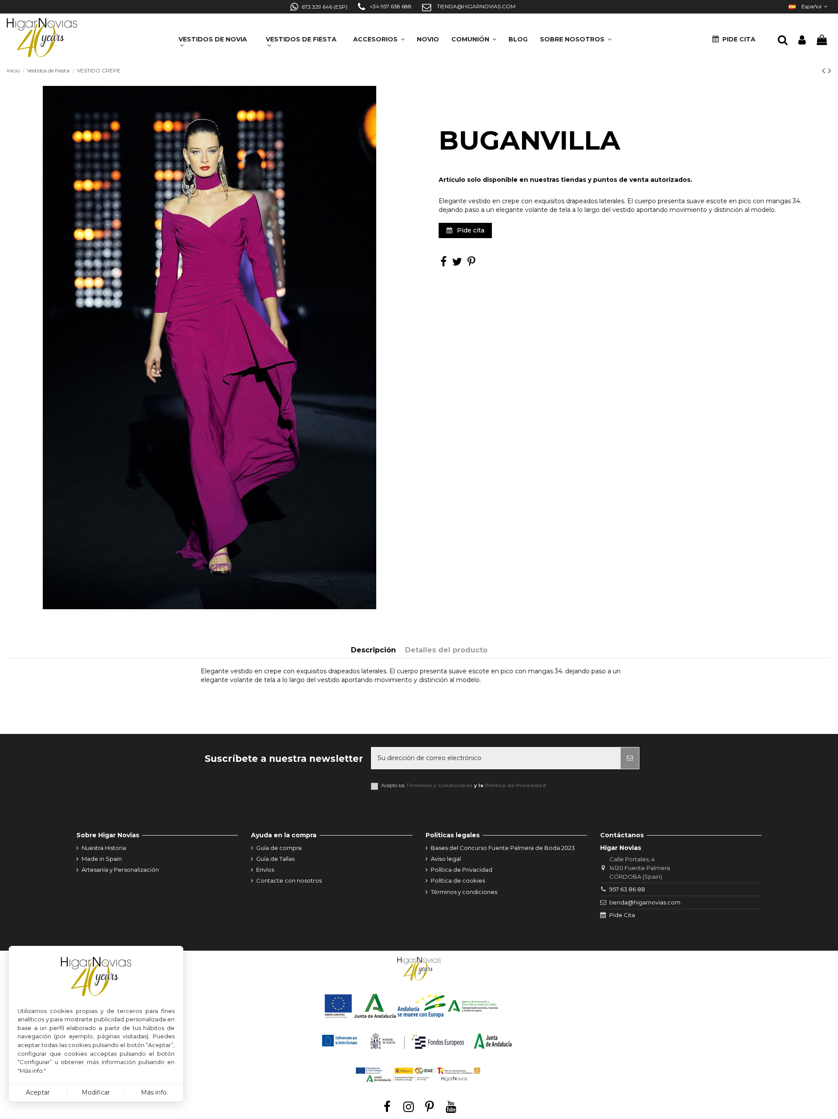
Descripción (373, 650)
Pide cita (469, 230)
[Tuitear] (457, 263)
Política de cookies (458, 880)
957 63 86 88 (627, 889)
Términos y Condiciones (439, 785)
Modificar (96, 1092)
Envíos (265, 869)
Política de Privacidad (515, 785)
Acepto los (463, 785)
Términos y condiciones (464, 891)
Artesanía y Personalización (120, 869)
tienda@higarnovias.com (644, 902)
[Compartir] (443, 263)
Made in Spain (102, 858)
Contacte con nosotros (289, 880)
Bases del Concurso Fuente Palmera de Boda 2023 (503, 847)
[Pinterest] (471, 263)
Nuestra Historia (104, 847)
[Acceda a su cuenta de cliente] (802, 40)
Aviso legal (446, 858)
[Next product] (829, 70)
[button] (576, 36)
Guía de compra (279, 847)
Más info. (154, 1092)
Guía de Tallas (275, 858)
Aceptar (38, 1092)
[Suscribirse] (630, 758)
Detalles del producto (446, 650)
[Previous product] (825, 70)
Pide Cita (622, 914)
